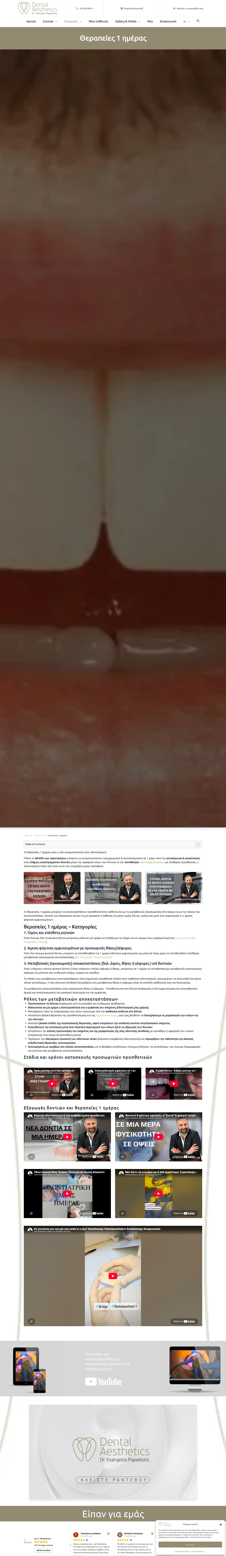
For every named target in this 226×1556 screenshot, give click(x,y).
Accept (190, 1544)
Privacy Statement (197, 1551)
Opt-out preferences (182, 1551)
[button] (220, 1524)
